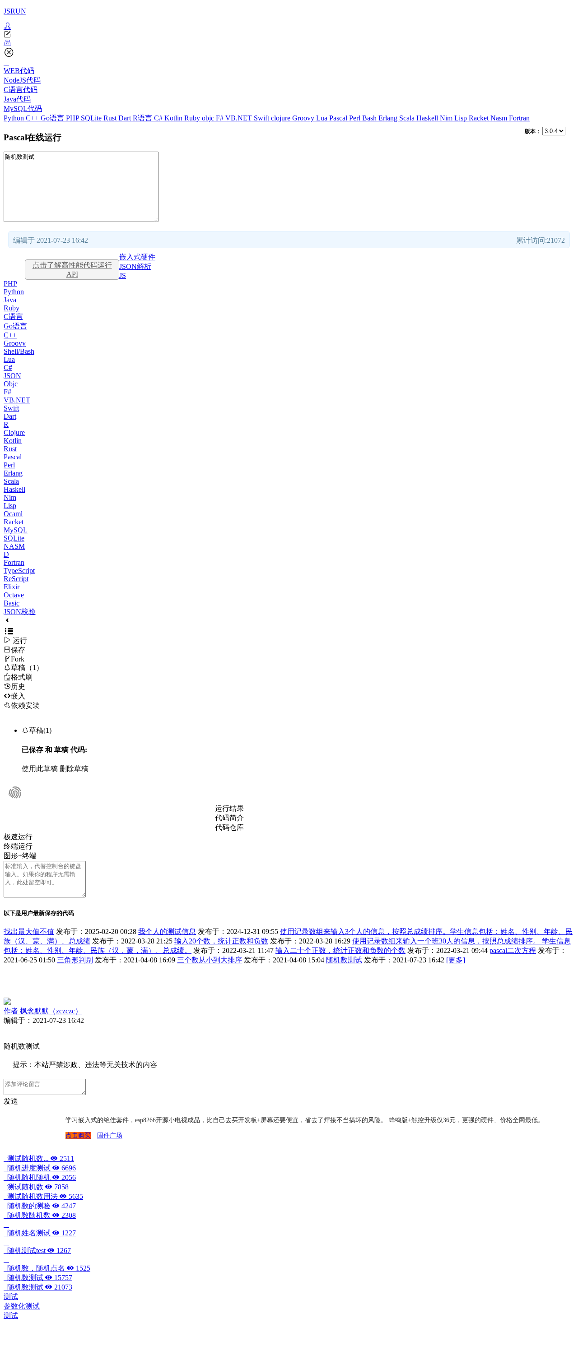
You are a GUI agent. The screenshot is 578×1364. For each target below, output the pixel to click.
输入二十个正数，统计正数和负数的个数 (340, 950)
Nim (447, 118)
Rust (110, 118)
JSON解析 (135, 266)
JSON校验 (20, 611)
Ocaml (13, 514)
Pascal (339, 118)
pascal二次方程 (512, 950)
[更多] (455, 960)
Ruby (193, 118)
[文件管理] (289, 43)
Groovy (304, 118)
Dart (125, 118)
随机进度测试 (40, 1168)
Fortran (519, 118)
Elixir (11, 587)
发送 (11, 1101)
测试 (11, 1296)
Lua (322, 118)
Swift (262, 118)
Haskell (428, 118)
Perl (355, 118)
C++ (33, 118)
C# (159, 118)
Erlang (388, 118)
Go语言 (53, 118)
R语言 (143, 118)
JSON (12, 375)
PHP (73, 118)
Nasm (499, 118)
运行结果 (229, 808)
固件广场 (109, 1135)
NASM (14, 546)
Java (10, 300)
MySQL (16, 530)
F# (220, 118)
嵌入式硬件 (137, 257)
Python (15, 118)
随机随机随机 (40, 1177)
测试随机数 (36, 1187)
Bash (370, 118)
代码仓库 (229, 827)
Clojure (14, 432)
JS (122, 275)
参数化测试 (22, 1306)
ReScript (16, 579)
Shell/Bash (19, 351)
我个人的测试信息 (167, 931)
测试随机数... (39, 1158)
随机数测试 (344, 960)
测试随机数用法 (43, 1196)
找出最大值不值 (29, 931)
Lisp (461, 118)
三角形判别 (75, 960)
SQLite (92, 118)
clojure (281, 118)
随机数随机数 (40, 1215)
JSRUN (15, 11)
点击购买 (78, 1135)
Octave (14, 595)
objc (209, 118)
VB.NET (239, 118)
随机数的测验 (40, 1206)
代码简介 (229, 818)
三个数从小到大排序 (209, 960)
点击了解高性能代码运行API (72, 269)
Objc (11, 384)
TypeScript (19, 570)
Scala (407, 118)
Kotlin (174, 118)
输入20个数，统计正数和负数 (221, 941)
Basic (11, 603)
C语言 (13, 316)
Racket (479, 118)
